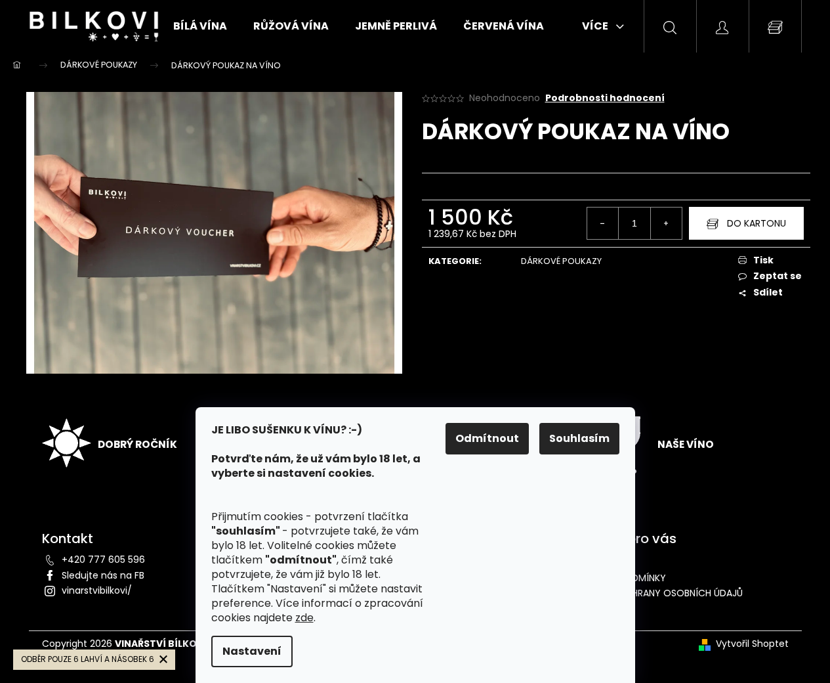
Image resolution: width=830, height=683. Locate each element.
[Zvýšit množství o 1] (666, 223)
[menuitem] (200, 26)
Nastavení (251, 651)
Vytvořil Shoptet (752, 644)
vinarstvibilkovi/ (97, 590)
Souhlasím (579, 438)
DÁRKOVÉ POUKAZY (561, 261)
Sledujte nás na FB (103, 575)
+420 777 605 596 (103, 559)
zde (304, 617)
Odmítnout (487, 438)
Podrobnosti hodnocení (605, 98)
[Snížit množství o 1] (603, 223)
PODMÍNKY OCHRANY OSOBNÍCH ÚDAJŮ (655, 593)
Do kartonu (756, 223)
